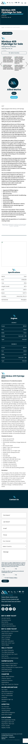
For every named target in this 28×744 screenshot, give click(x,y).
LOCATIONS (6, 717)
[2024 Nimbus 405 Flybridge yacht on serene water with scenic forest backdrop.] (8, 60)
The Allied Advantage (7, 652)
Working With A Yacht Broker (9, 631)
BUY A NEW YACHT (8, 616)
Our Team (4, 690)
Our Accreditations (7, 693)
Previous (1, 64)
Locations (4, 697)
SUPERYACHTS (7, 661)
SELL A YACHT (7, 648)
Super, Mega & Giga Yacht (9, 665)
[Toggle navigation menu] (25, 3)
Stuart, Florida (5, 726)
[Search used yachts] (22, 3)
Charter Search (6, 678)
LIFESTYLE (5, 704)
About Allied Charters (7, 676)
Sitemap (3, 738)
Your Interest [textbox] (6, 541)
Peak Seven (17, 739)
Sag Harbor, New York (7, 724)
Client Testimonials (7, 695)
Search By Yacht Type (7, 643)
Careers (3, 701)
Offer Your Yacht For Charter (10, 684)
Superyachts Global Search (9, 663)
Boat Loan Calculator (7, 641)
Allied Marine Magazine (8, 712)
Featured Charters (6, 680)
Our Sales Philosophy (7, 650)
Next (27, 64)
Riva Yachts (4, 622)
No (16, 569)
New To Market (5, 637)
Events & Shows (6, 709)
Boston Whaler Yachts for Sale (9, 597)
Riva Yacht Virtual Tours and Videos (11, 601)
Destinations (5, 682)
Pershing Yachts (6, 620)
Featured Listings (6, 635)
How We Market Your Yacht (9, 654)
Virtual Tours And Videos (8, 626)
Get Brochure (7, 33)
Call (14, 93)
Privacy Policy (13, 578)
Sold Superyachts (6, 669)
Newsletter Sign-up (7, 699)
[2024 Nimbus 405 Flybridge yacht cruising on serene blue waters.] (20, 68)
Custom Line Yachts (7, 624)
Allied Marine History (7, 691)
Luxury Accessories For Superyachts (12, 667)
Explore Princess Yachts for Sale (10, 599)
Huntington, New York (7, 722)
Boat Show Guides (6, 714)
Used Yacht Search (7, 633)
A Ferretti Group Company (7, 735)
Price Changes (5, 639)
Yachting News (5, 710)
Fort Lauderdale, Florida (8, 720)
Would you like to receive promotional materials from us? (12, 572)
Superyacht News (6, 671)
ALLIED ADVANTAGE (9, 687)
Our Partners (5, 707)
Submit (5, 581)
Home (2, 27)
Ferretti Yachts (5, 618)
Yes (4, 569)
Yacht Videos (5, 645)
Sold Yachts (4, 656)
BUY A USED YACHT (9, 629)
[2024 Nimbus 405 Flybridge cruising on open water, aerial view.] (8, 68)
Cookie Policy (12, 737)
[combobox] (14, 541)
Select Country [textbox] (7, 546)
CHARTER (5, 674)
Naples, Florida (5, 727)
